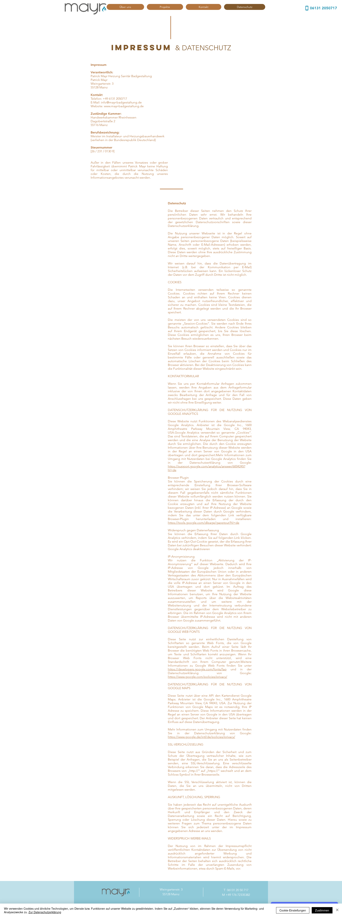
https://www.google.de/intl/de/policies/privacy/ (201, 737)
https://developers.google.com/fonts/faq (197, 669)
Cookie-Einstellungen (292, 910)
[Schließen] (337, 910)
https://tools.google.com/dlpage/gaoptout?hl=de (203, 523)
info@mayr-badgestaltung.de (121, 102)
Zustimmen (322, 910)
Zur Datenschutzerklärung (44, 912)
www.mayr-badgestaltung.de (124, 106)
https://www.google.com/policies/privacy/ (197, 677)
